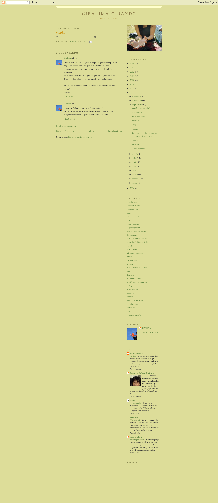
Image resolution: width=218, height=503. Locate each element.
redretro (130, 296)
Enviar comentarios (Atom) (80, 136)
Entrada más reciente (65, 130)
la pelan (130, 263)
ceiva (129, 220)
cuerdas (135, 140)
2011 (132, 75)
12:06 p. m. (69, 118)
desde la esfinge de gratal (137, 231)
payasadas (136, 120)
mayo (135, 166)
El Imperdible (136, 353)
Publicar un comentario (66, 125)
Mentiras (134, 417)
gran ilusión (132, 249)
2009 (132, 84)
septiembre (137, 104)
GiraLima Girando (109, 13)
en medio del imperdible (137, 242)
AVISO (145, 375)
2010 (132, 80)
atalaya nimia (136, 436)
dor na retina (132, 234)
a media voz (132, 202)
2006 (132, 188)
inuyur (129, 256)
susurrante (131, 307)
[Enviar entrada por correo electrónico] (90, 42)
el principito (137, 112)
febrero (135, 178)
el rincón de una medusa (137, 238)
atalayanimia (132, 209)
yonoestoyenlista (134, 314)
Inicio (91, 130)
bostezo (135, 128)
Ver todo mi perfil (148, 333)
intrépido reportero (135, 253)
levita (129, 271)
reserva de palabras (135, 300)
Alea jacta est (135, 420)
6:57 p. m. (69, 96)
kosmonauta (132, 260)
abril (134, 170)
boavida (130, 213)
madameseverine (134, 278)
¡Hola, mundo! (136, 403)
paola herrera (132, 289)
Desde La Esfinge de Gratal (142, 373)
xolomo (130, 311)
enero (135, 182)
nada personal (133, 285)
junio (135, 162)
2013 (132, 67)
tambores (135, 144)
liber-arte (130, 274)
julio (134, 157)
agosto (135, 153)
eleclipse (133, 356)
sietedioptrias (132, 303)
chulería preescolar (137, 439)
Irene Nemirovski (139, 116)
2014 (132, 63)
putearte (130, 292)
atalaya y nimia (133, 205)
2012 (132, 71)
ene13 (129, 245)
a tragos (135, 124)
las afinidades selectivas (137, 267)
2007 (132, 92)
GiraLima (68, 57)
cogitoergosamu (133, 227)
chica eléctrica (133, 223)
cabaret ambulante (134, 216)
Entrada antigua (115, 130)
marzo (135, 174)
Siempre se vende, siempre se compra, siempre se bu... (144, 135)
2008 (132, 88)
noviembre (137, 100)
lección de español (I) (141, 108)
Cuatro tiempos (138, 148)
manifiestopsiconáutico (137, 282)
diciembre (137, 96)
